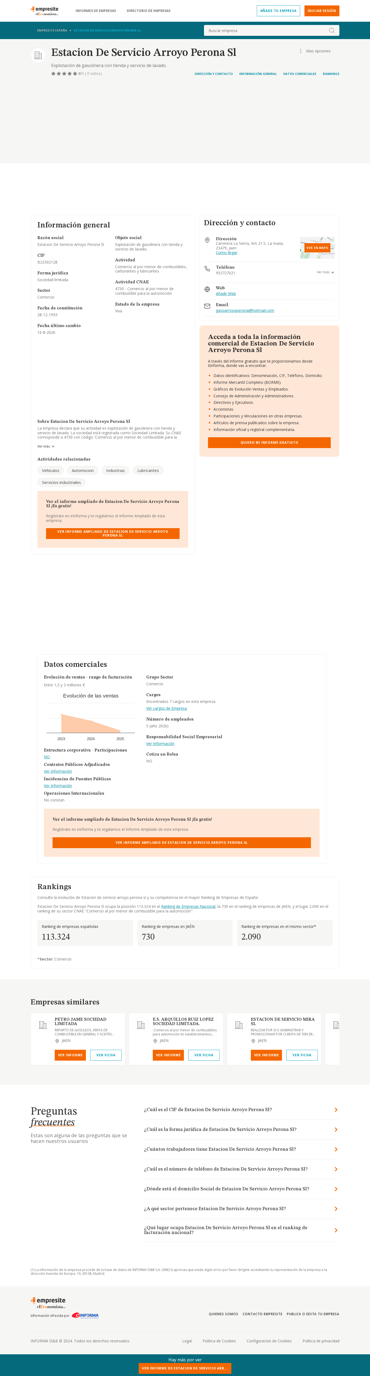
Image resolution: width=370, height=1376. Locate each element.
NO (47, 757)
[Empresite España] (47, 11)
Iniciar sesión (322, 10)
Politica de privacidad (321, 1340)
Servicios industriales (61, 482)
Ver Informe (70, 1055)
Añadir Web (226, 293)
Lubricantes (148, 470)
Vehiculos (50, 470)
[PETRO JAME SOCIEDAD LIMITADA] (42, 1025)
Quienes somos (223, 1314)
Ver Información (58, 771)
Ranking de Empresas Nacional (188, 906)
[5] (75, 73)
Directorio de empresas (148, 11)
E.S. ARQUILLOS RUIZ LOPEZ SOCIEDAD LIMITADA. (183, 1021)
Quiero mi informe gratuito (269, 442)
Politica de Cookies (219, 1340)
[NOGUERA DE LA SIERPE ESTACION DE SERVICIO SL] (337, 1025)
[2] (59, 73)
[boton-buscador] (332, 30)
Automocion (83, 470)
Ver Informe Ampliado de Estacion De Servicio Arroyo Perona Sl (112, 533)
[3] (64, 73)
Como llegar (226, 253)
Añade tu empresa (278, 10)
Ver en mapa (317, 248)
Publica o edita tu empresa (313, 1314)
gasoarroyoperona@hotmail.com (245, 310)
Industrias (115, 470)
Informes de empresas (96, 11)
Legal (187, 1340)
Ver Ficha (105, 1055)
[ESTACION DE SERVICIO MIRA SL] (238, 1025)
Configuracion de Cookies (269, 1340)
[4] (70, 73)
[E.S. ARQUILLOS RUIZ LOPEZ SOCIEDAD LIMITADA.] (140, 1025)
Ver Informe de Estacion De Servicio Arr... (185, 1368)
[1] (54, 73)
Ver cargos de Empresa (166, 708)
